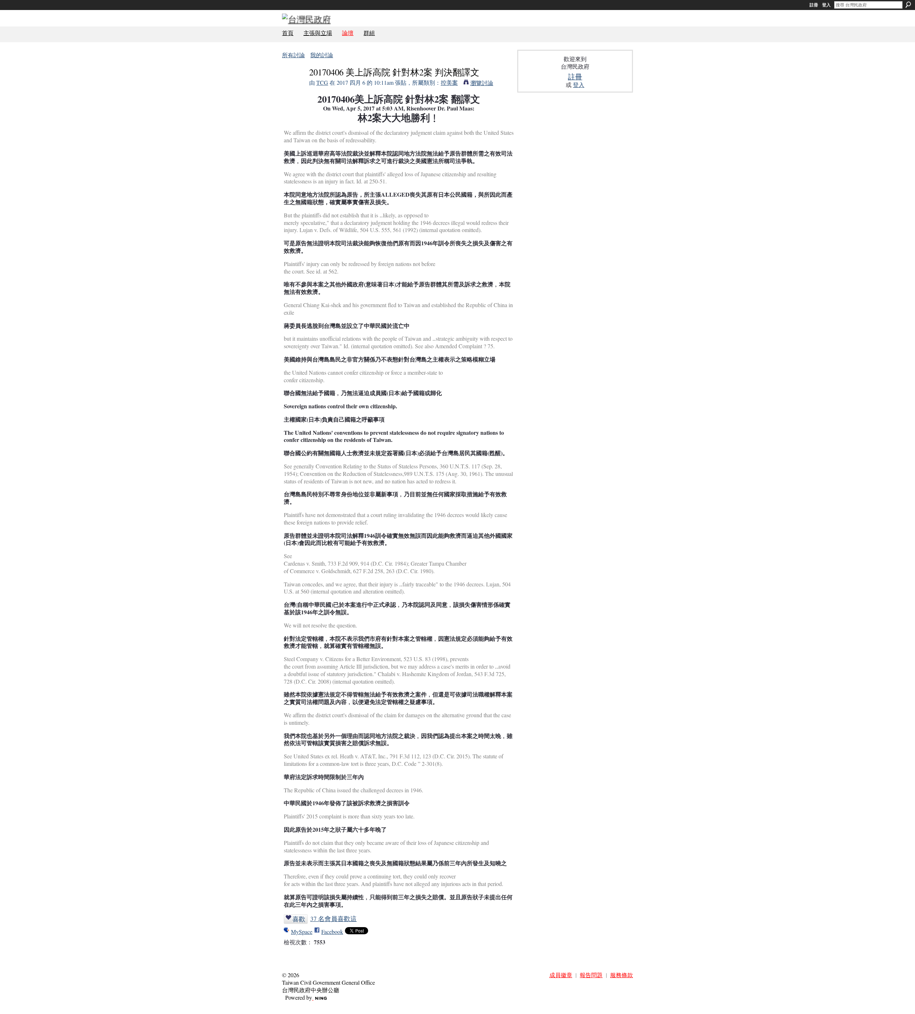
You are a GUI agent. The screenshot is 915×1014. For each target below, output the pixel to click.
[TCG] (293, 85)
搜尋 (908, 4)
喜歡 (298, 919)
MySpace (301, 931)
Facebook (332, 931)
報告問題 (591, 975)
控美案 (449, 82)
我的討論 (321, 55)
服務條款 (621, 975)
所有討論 (293, 55)
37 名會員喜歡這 (333, 918)
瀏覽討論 (481, 83)
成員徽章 (560, 975)
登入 (826, 5)
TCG (322, 82)
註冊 (814, 5)
